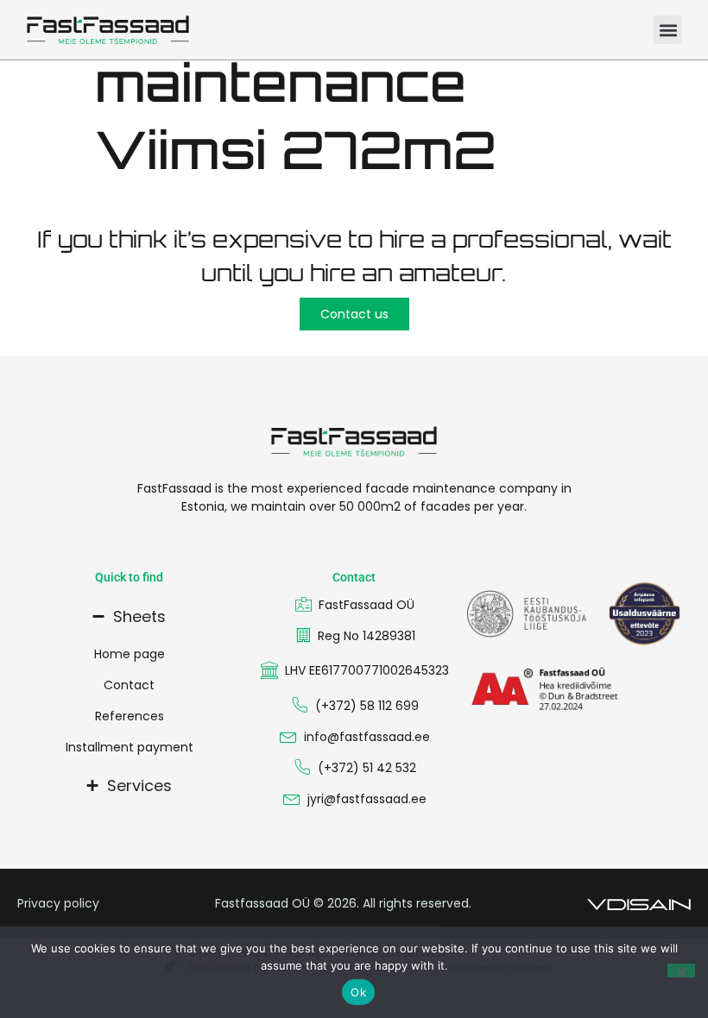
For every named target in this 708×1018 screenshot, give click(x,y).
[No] (681, 970)
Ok (358, 992)
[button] (668, 30)
